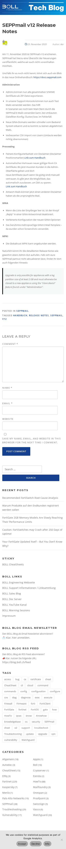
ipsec (18, 715)
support (25, 727)
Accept (22, 843)
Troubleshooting (13, 733)
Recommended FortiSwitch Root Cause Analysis (30, 497)
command (42, 685)
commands (10, 691)
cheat (48, 679)
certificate (35, 679)
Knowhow (41, 715)
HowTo (8, 715)
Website (7, 418)
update (30, 733)
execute (48, 697)
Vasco (36, 809)
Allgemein (8, 759)
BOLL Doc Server (12, 599)
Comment (10, 343)
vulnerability (10, 739)
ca (25, 679)
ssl (15, 727)
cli (22, 685)
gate (45, 709)
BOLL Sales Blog (11, 593)
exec (37, 697)
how (54, 709)
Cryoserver (39, 770)
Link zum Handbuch (34, 157)
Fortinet (6, 781)
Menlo (6, 792)
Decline (36, 843)
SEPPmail (22, 310)
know (29, 715)
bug (17, 679)
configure (55, 691)
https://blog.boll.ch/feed (16, 662)
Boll (35, 764)
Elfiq (4, 776)
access (7, 679)
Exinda (37, 776)
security (36, 721)
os (26, 721)
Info (47, 843)
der (62, 44)
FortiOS (35, 709)
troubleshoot (41, 727)
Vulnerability (9, 815)
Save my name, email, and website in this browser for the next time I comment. (31, 440)
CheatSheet (10, 685)
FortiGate (9, 709)
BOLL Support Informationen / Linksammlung (29, 588)
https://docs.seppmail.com (47, 77)
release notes (39, 315)
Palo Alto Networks (13, 798)
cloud (30, 685)
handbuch (20, 315)
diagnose (25, 697)
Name (7, 387)
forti (33, 703)
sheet (7, 727)
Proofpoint (39, 798)
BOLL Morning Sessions (16, 610)
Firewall (8, 703)
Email (7, 403)
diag (14, 697)
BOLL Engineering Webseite (18, 582)
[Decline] (61, 839)
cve (6, 697)
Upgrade (42, 733)
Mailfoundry (40, 787)
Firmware (21, 703)
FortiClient (45, 703)
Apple (36, 759)
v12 (4, 318)
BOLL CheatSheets (13, 564)
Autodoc (7, 764)
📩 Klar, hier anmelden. (16, 637)
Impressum (9, 615)
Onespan (38, 792)
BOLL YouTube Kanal (14, 604)
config (23, 691)
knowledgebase (12, 721)
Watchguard (28, 739)
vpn (53, 733)
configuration (38, 691)
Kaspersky (8, 787)
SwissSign (39, 804)
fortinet (22, 709)
